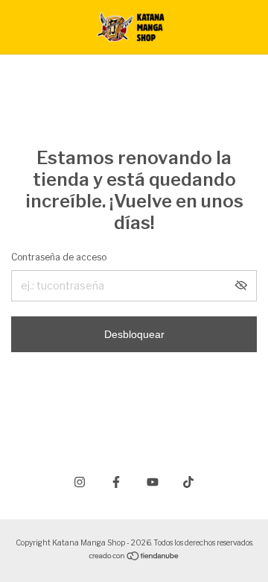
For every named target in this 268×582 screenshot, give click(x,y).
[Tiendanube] (134, 557)
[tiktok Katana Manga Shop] (188, 482)
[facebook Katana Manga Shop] (116, 482)
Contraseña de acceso (58, 257)
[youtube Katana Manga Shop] (153, 482)
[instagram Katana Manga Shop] (80, 482)
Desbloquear (134, 334)
